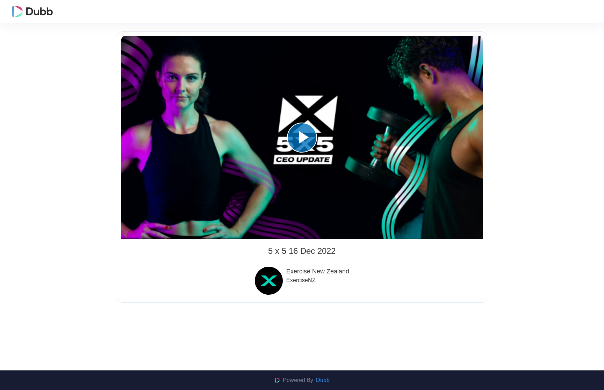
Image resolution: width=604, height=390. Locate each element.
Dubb (323, 380)
